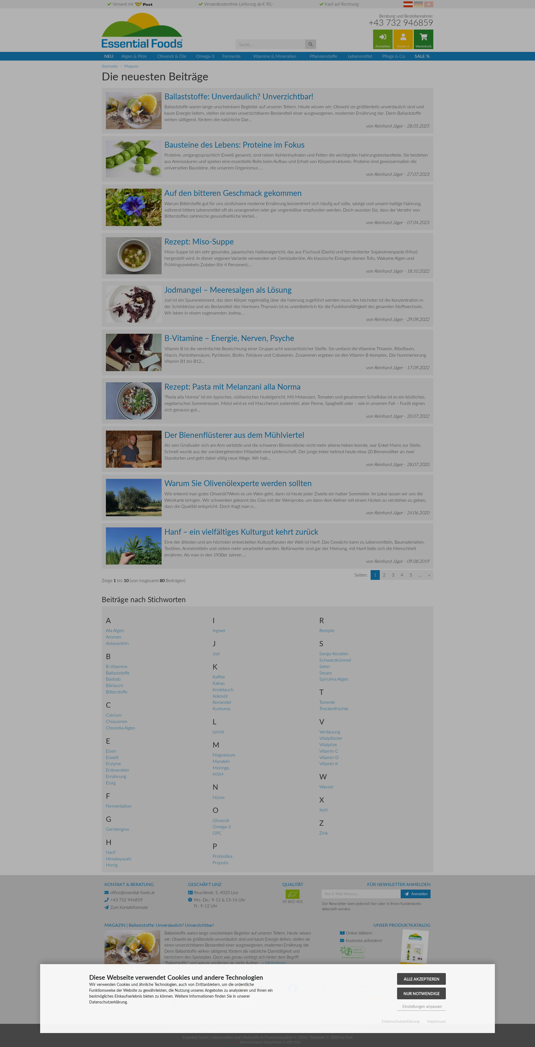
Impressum (436, 1021)
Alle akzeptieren (421, 979)
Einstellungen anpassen (421, 1006)
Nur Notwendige (421, 993)
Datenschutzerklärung (400, 1021)
